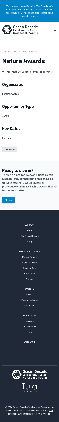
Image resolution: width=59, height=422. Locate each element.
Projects (29, 279)
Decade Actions (29, 251)
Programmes (29, 273)
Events (29, 288)
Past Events (29, 305)
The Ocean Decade (30, 236)
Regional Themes (29, 262)
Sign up (8, 200)
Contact (29, 341)
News (29, 331)
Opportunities (9, 51)
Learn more (34, 16)
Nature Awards (30, 51)
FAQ (29, 241)
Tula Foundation (43, 6)
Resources (29, 315)
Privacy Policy (44, 413)
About (29, 225)
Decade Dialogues (29, 300)
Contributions (29, 268)
